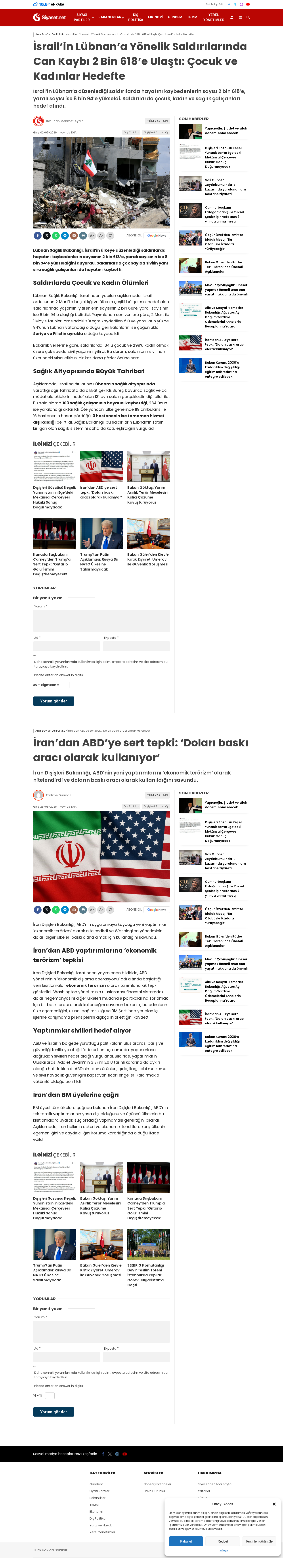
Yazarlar (204, 1491)
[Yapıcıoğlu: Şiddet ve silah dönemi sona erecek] (190, 138)
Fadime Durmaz (58, 795)
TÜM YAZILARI (157, 121)
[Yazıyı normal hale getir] (110, 236)
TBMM (192, 17)
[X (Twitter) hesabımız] (235, 4)
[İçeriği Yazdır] (83, 236)
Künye (224, 1550)
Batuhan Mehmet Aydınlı (65, 121)
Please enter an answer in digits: (59, 675)
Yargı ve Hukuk (101, 1525)
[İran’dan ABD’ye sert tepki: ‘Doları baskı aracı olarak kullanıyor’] (101, 466)
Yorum (40, 606)
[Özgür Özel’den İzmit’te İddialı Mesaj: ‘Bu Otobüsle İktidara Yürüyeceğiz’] (190, 244)
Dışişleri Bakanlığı (156, 132)
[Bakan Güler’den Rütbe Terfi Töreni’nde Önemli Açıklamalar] (190, 272)
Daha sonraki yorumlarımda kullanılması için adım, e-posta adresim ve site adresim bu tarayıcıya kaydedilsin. (101, 664)
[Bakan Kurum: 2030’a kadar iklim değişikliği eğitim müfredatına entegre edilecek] (190, 372)
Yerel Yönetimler (213, 17)
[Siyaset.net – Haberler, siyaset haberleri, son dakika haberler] (49, 20)
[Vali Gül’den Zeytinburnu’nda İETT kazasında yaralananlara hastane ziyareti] (190, 189)
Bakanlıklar (109, 17)
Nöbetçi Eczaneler (157, 1484)
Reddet (223, 1541)
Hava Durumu (154, 1491)
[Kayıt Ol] (232, 17)
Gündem (175, 17)
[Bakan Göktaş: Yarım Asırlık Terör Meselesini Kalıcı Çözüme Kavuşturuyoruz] (148, 466)
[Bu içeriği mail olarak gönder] (74, 236)
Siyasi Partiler (82, 17)
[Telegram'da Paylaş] (65, 236)
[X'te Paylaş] (47, 236)
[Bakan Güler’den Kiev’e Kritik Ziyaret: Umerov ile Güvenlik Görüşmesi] (148, 533)
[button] (274, 1504)
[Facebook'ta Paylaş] (38, 236)
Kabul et (186, 1541)
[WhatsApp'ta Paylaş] (56, 236)
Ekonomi (155, 17)
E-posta (111, 637)
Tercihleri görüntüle (259, 1541)
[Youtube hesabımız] (248, 4)
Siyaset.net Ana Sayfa (214, 1484)
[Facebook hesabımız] (229, 4)
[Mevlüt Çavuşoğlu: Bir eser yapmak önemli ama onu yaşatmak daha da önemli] (190, 294)
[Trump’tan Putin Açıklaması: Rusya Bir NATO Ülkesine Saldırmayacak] (101, 533)
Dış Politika (135, 17)
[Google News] (156, 235)
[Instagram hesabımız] (241, 4)
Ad (37, 637)
